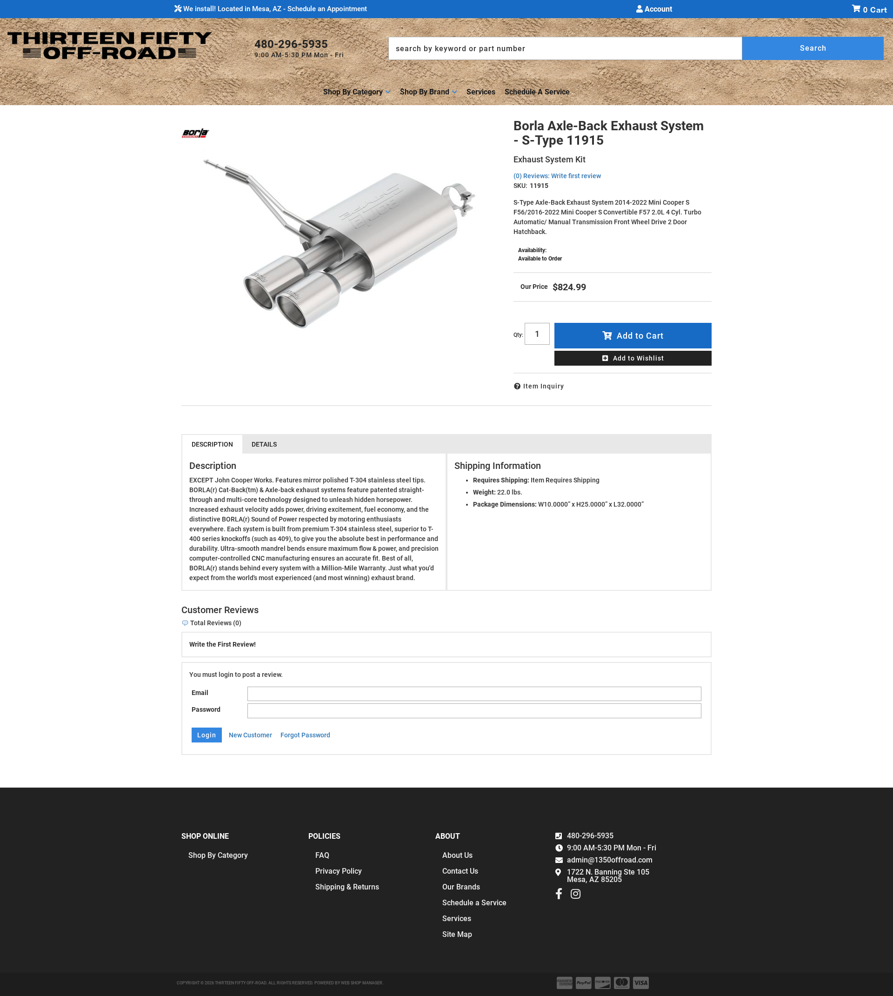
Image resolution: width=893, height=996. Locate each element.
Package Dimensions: (505, 504)
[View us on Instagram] (575, 896)
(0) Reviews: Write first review (557, 176)
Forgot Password (305, 735)
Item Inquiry (543, 386)
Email (200, 692)
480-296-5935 (590, 836)
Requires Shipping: (501, 480)
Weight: (484, 492)
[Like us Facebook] (558, 896)
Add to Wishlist (638, 358)
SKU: (520, 185)
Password (206, 709)
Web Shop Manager (361, 983)
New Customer (250, 735)
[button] (636, 48)
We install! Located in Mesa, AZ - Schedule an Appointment (274, 9)
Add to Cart (640, 336)
